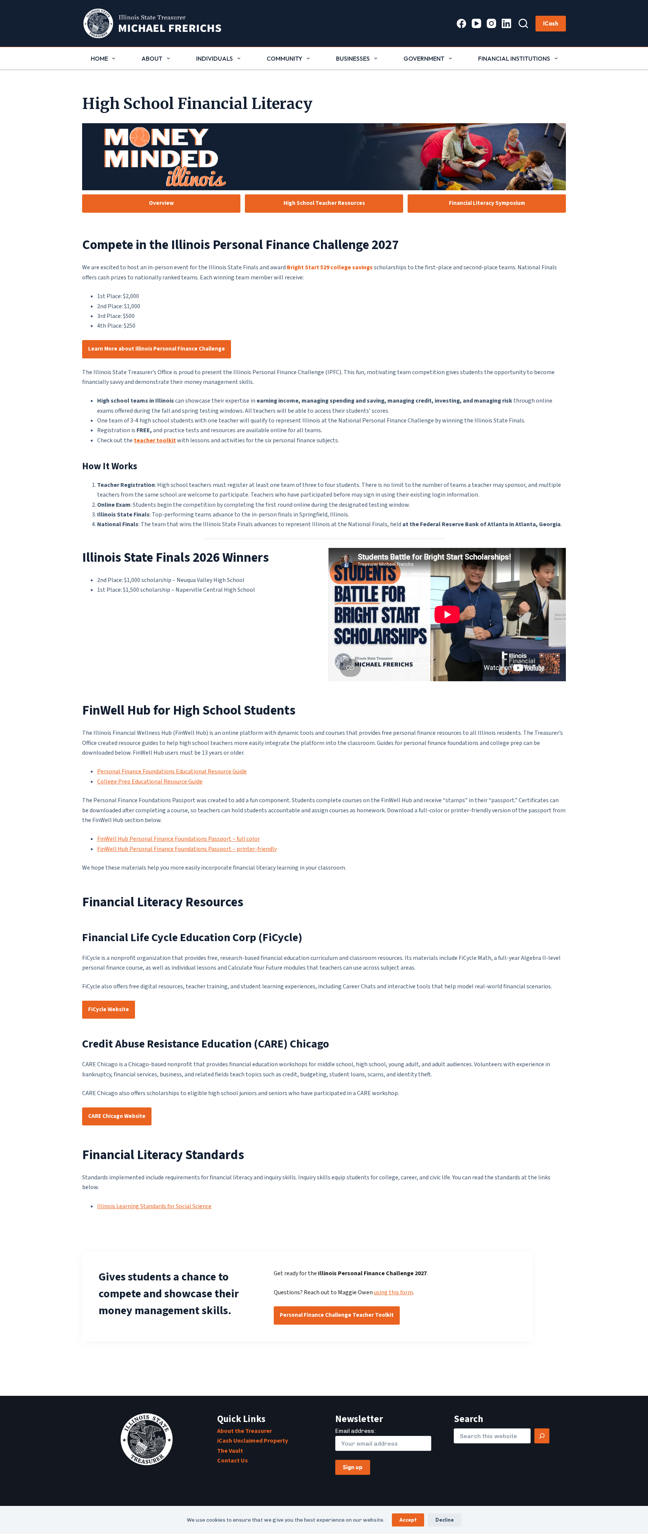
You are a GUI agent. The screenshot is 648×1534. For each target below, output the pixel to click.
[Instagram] (491, 23)
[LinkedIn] (506, 23)
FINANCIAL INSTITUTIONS (514, 58)
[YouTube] (476, 23)
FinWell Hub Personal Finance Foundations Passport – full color (178, 839)
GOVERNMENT (424, 58)
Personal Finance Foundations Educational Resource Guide (172, 771)
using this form (393, 1292)
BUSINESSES (353, 58)
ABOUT (151, 58)
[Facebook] (461, 23)
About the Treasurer (244, 1431)
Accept (408, 1520)
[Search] (523, 23)
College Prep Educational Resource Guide (149, 781)
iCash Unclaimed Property (252, 1441)
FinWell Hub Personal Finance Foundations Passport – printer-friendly (187, 849)
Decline (444, 1520)
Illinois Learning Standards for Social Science (154, 1206)
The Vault (230, 1451)
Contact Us (232, 1460)
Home (99, 58)
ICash (550, 23)
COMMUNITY (284, 58)
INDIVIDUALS (214, 58)
